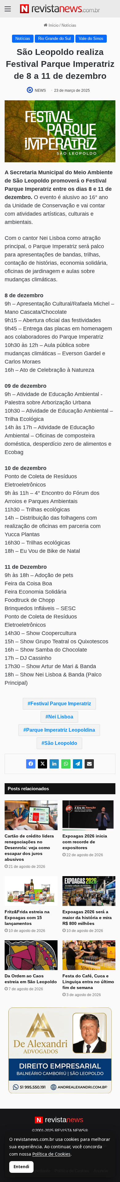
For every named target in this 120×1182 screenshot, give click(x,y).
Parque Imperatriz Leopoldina (60, 730)
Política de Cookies (51, 1154)
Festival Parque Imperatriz (60, 703)
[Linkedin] (54, 763)
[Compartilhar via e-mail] (89, 763)
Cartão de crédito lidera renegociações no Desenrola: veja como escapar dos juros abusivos (29, 848)
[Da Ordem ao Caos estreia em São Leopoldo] (31, 955)
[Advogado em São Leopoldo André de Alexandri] (60, 1050)
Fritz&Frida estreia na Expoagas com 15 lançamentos (27, 917)
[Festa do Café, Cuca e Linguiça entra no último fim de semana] (88, 955)
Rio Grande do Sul (54, 38)
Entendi (21, 1166)
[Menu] (8, 11)
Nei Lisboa (60, 716)
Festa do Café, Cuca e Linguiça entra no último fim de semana (88, 981)
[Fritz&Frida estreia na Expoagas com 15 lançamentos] (31, 891)
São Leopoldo (60, 743)
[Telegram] (77, 763)
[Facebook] (30, 763)
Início (52, 25)
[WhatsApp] (65, 763)
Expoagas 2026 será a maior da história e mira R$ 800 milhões (87, 917)
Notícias (69, 25)
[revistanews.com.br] (60, 8)
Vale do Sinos (91, 38)
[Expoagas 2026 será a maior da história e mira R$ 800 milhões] (88, 891)
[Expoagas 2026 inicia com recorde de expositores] (88, 815)
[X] (42, 763)
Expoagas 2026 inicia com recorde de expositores (84, 842)
